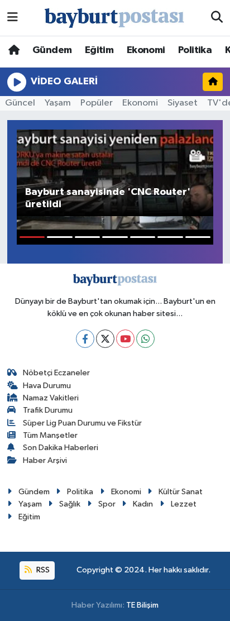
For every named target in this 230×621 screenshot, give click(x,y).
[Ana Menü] (12, 17)
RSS (42, 570)
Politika (195, 50)
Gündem (51, 50)
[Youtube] (125, 338)
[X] (105, 338)
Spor (107, 504)
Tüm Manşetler (50, 435)
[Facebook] (85, 338)
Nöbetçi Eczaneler (56, 373)
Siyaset (182, 103)
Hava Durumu (47, 385)
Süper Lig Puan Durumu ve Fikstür (82, 423)
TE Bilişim (142, 605)
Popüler (96, 103)
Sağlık (69, 504)
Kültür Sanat (181, 492)
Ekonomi (146, 50)
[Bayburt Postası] (114, 18)
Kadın (143, 504)
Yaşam (58, 103)
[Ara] (217, 18)
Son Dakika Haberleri (60, 447)
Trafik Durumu (48, 410)
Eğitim (99, 50)
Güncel (20, 103)
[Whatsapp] (145, 338)
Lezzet (184, 504)
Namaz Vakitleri (51, 398)
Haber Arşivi (45, 460)
